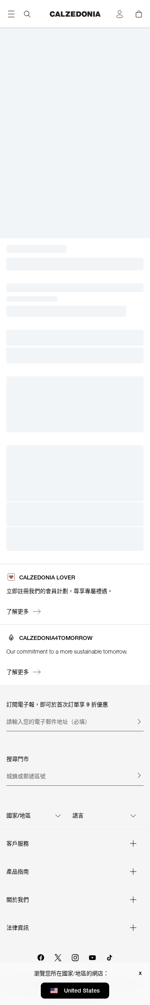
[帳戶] (119, 14)
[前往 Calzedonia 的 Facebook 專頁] (40, 956)
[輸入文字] (139, 722)
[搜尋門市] (139, 775)
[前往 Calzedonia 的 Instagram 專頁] (75, 956)
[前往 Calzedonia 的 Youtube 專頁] (92, 956)
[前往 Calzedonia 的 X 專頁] (58, 956)
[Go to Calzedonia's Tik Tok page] (109, 956)
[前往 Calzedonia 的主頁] (75, 14)
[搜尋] (27, 14)
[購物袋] (139, 14)
